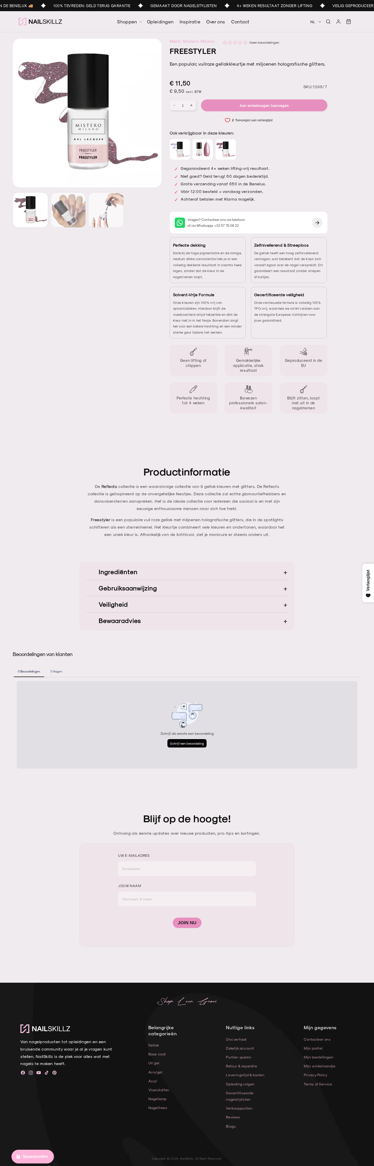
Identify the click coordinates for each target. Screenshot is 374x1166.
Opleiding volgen (240, 1084)
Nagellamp (157, 1099)
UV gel (154, 1063)
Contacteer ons (317, 1039)
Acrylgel (155, 1072)
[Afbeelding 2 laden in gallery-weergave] (68, 210)
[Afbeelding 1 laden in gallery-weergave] (30, 210)
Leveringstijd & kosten (245, 1075)
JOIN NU (187, 922)
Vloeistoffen (158, 1090)
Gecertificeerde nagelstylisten (239, 1096)
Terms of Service (318, 1084)
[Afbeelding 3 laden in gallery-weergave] (106, 210)
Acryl (152, 1081)
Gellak (153, 1045)
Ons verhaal (236, 1039)
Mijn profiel (313, 1048)
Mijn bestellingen (318, 1057)
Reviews (233, 1117)
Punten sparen (238, 1057)
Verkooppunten (239, 1108)
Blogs (231, 1126)
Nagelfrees (157, 1107)
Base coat (157, 1054)
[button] (328, 21)
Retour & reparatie (241, 1066)
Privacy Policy (315, 1075)
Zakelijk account (240, 1048)
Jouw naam (129, 886)
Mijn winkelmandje (319, 1066)
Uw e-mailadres (134, 855)
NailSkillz (186, 1158)
